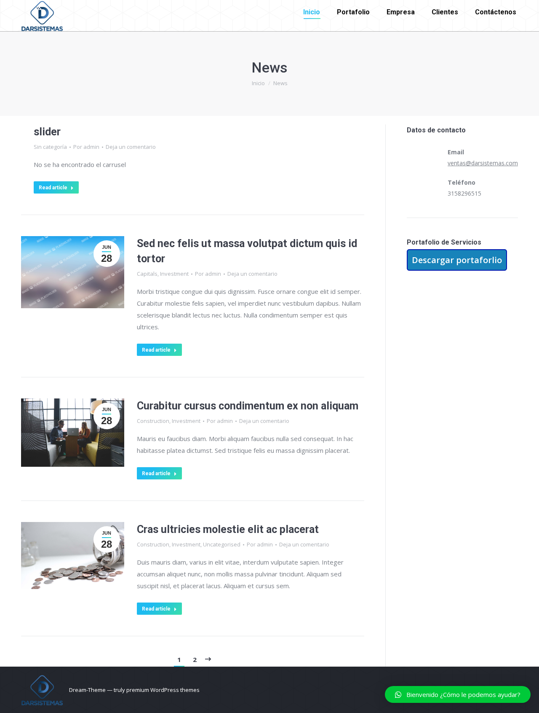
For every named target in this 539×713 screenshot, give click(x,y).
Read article (53, 188)
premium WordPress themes (163, 690)
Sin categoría (50, 147)
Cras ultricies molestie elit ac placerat (228, 529)
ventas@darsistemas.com (483, 163)
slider (47, 132)
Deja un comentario (131, 147)
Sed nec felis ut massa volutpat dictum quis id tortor (247, 251)
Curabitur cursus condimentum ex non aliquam (247, 406)
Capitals (147, 273)
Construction (153, 421)
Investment (174, 273)
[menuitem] (312, 12)
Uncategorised (221, 544)
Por (86, 147)
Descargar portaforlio (457, 260)
